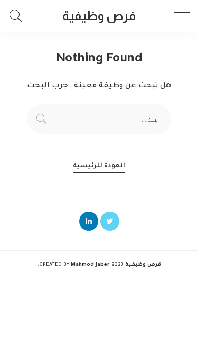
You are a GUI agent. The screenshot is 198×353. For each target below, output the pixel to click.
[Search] (18, 16)
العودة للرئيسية (99, 166)
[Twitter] (109, 221)
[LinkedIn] (88, 221)
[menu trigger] (177, 16)
